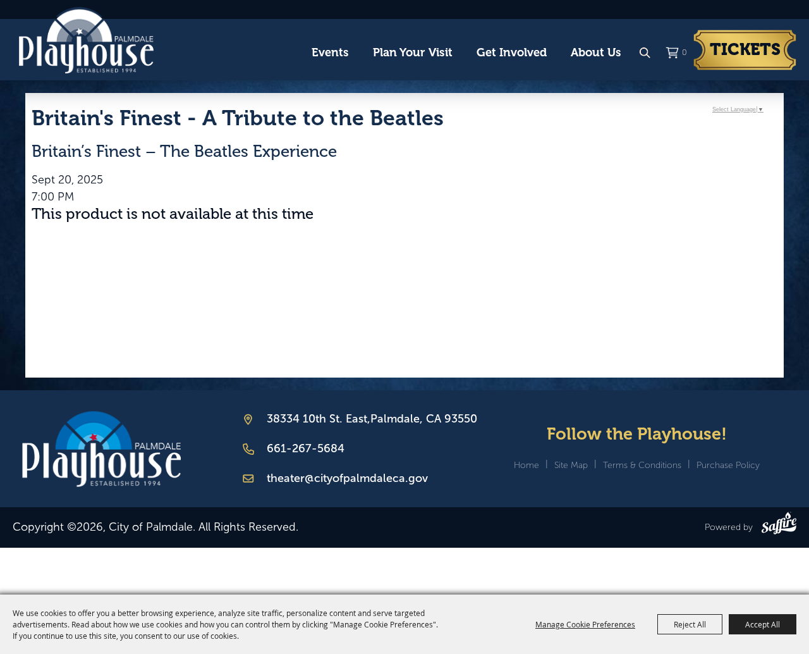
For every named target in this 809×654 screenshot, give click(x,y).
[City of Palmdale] (86, 40)
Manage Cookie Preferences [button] (585, 624)
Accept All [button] (762, 624)
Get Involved (512, 52)
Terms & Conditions (642, 465)
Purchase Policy (728, 465)
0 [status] (684, 52)
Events (330, 52)
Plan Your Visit (413, 52)
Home (526, 465)
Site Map (571, 465)
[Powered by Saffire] (779, 526)
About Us (596, 52)
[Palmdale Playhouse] (101, 448)
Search (644, 53)
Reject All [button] (690, 624)
